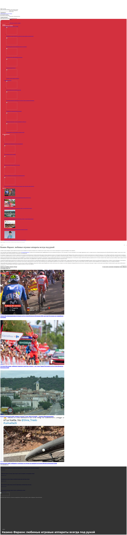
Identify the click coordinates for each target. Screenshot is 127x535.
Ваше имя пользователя (14, 10)
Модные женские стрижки (7, 25)
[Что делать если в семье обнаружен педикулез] (11, 55)
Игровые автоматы (25, 252)
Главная (3, 24)
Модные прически (6, 134)
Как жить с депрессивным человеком (12, 78)
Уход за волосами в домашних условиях (11, 26)
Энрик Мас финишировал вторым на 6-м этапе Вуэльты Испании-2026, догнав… (17, 197)
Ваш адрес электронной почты (15, 16)
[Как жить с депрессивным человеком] (11, 76)
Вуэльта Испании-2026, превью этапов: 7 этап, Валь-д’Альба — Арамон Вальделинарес (27, 416)
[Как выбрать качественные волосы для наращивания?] (9, 141)
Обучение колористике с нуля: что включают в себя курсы (16, 121)
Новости (4, 188)
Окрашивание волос (7, 80)
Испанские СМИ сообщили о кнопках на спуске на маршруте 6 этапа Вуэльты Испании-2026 (28, 463)
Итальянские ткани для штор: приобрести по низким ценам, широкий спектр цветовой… (19, 186)
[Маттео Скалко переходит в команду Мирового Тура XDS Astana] (9, 238)
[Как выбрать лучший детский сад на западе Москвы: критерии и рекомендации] (11, 34)
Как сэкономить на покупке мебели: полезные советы (15, 132)
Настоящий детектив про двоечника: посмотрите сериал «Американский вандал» (20, 100)
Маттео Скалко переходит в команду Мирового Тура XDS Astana (15, 240)
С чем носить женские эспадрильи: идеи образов (114, 266)
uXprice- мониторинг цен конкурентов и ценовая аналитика (14, 175)
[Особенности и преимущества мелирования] (11, 109)
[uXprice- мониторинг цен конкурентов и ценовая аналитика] (9, 173)
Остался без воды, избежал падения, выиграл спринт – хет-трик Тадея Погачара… (18, 208)
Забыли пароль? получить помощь (6, 13)
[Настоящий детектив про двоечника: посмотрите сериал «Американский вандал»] (11, 98)
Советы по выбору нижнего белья (8, 266)
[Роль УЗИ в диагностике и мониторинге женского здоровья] (11, 44)
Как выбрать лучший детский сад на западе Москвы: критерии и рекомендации (19, 36)
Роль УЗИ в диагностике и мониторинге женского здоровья (16, 46)
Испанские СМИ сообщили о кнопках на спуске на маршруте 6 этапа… (16, 229)
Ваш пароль (12, 11)
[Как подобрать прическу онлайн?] (9, 152)
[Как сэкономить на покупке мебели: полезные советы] (11, 130)
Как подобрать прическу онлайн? (10, 154)
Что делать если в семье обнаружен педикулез (14, 57)
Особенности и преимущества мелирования (14, 111)
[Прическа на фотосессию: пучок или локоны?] (9, 163)
